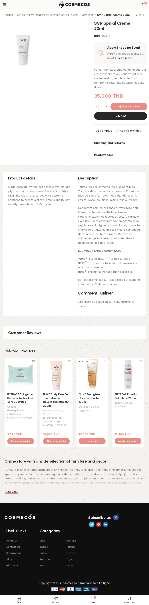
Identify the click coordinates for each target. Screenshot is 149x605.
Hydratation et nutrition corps (49, 15)
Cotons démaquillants (16, 408)
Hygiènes (14, 413)
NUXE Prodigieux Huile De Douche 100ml (89, 398)
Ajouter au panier (128, 106)
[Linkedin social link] (105, 524)
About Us (12, 540)
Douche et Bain (52, 410)
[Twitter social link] (91, 524)
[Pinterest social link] (98, 524)
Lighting (71, 552)
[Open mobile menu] (4, 4)
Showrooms (13, 552)
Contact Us (13, 546)
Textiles (71, 546)
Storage (71, 540)
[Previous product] (136, 15)
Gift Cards (12, 565)
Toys (69, 559)
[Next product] (143, 15)
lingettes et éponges (20, 417)
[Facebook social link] (116, 517)
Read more (124, 58)
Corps (21, 15)
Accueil (9, 15)
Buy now (121, 116)
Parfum (49, 424)
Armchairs (46, 559)
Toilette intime (123, 402)
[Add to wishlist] (33, 361)
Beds (43, 565)
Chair (43, 540)
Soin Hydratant (83, 15)
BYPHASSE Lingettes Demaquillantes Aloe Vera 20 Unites (20, 398)
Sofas (43, 552)
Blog (9, 559)
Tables (44, 546)
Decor (70, 565)
